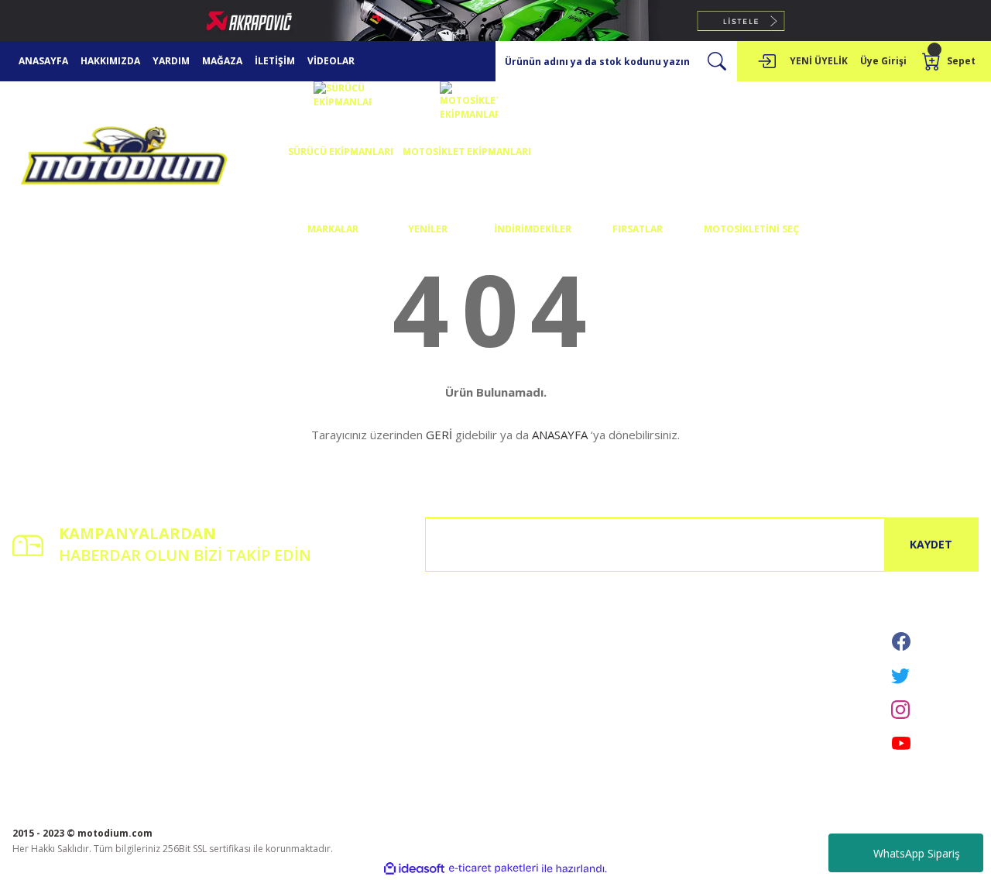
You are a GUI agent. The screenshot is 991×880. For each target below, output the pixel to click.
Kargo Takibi (204, 689)
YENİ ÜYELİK (819, 60)
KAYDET (931, 544)
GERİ (439, 434)
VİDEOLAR (331, 60)
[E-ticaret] (493, 868)
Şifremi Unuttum (48, 667)
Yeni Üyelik (36, 624)
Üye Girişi (33, 645)
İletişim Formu (208, 645)
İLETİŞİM (275, 60)
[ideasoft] (414, 868)
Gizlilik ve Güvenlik (383, 645)
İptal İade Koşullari (383, 667)
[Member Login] (766, 61)
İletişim (192, 624)
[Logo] (124, 159)
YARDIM (171, 60)
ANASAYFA (43, 60)
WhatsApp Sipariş (916, 853)
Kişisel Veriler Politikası (392, 689)
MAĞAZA (222, 60)
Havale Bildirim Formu (226, 667)
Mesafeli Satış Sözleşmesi (398, 624)
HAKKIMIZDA (110, 60)
